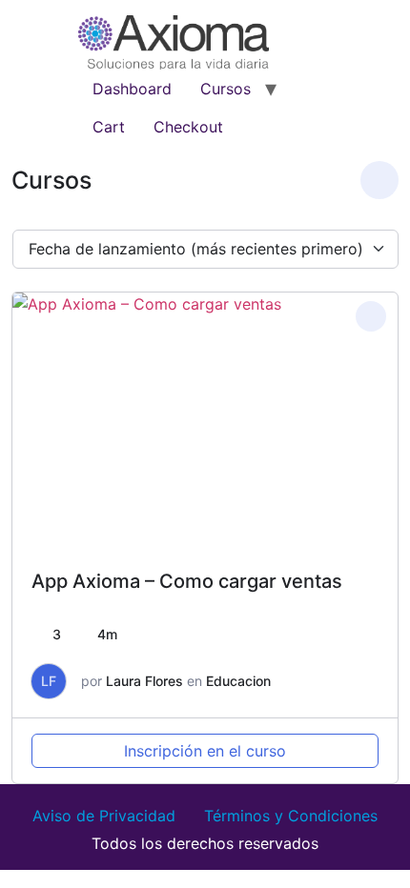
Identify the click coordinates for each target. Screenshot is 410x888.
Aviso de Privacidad (103, 815)
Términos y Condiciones (291, 815)
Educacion (238, 681)
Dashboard (132, 88)
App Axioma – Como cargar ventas (186, 581)
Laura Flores (144, 681)
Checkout (188, 126)
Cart (108, 126)
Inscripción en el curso (205, 750)
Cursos (225, 88)
